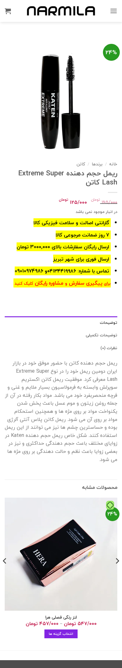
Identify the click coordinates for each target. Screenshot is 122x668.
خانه (113, 164)
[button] (113, 10)
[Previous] (117, 573)
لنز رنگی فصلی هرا (61, 617)
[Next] (5, 573)
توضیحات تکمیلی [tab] (101, 335)
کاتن (81, 164)
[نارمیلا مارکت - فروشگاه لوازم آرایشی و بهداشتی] (61, 11)
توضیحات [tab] (108, 322)
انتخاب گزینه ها (61, 634)
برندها (97, 164)
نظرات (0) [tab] (108, 347)
